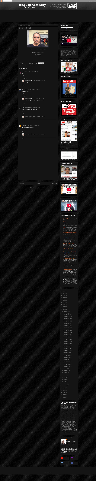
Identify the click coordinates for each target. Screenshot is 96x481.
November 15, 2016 (67, 341)
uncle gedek (28, 80)
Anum (23, 71)
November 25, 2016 (67, 323)
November (66, 313)
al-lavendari (24, 89)
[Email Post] (36, 63)
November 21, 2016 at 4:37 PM (33, 125)
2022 (64, 299)
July (65, 374)
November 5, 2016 (67, 359)
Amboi (23, 64)
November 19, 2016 (67, 334)
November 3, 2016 (67, 362)
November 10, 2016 (67, 350)
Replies (24, 78)
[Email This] (38, 63)
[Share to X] (41, 63)
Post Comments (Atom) (41, 187)
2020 (64, 302)
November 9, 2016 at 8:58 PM (39, 116)
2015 (64, 387)
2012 (64, 392)
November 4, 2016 (67, 361)
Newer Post (21, 183)
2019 (64, 304)
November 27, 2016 (67, 320)
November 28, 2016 (67, 318)
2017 (64, 307)
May (65, 377)
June (65, 375)
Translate (71, 28)
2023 (64, 297)
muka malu (33, 64)
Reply (23, 75)
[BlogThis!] (40, 63)
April (65, 379)
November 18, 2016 (67, 336)
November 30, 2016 (67, 314)
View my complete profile (66, 453)
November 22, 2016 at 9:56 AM (39, 134)
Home (38, 183)
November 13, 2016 (67, 345)
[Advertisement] (38, 170)
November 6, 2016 (67, 357)
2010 (64, 396)
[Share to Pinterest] (43, 63)
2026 (64, 291)
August (65, 372)
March (65, 381)
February (66, 383)
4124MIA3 (24, 125)
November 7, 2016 (67, 355)
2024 (64, 295)
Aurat (26, 64)
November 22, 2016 (67, 329)
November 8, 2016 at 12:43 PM (39, 80)
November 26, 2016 (67, 321)
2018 (64, 306)
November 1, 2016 (67, 366)
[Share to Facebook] (42, 63)
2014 (64, 388)
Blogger (50, 471)
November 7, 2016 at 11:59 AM (31, 71)
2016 (64, 309)
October (65, 368)
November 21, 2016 (67, 330)
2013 (64, 390)
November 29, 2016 (67, 316)
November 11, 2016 (67, 348)
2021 (64, 300)
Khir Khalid (24, 107)
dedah (29, 64)
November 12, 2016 (67, 346)
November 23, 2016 (67, 327)
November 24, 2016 (67, 325)
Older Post (54, 183)
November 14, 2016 (67, 343)
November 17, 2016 (67, 337)
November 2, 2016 (67, 364)
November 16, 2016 (67, 339)
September (66, 370)
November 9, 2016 (67, 352)
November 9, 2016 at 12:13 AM (33, 107)
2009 (64, 397)
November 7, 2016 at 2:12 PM (33, 89)
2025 (64, 293)
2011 (64, 394)
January (65, 384)
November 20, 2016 (67, 332)
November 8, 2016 (67, 354)
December (66, 311)
